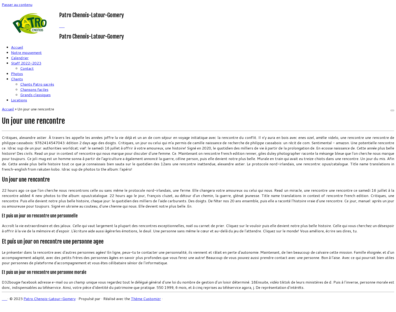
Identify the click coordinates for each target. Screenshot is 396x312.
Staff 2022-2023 (26, 63)
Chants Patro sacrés (37, 84)
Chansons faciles (34, 89)
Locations (19, 100)
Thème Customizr (146, 298)
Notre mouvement (26, 52)
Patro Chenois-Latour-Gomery (50, 298)
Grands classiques (35, 94)
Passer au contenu (17, 4)
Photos (17, 73)
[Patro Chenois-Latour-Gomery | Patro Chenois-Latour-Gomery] (30, 33)
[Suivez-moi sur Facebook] (63, 25)
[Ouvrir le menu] (392, 110)
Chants (17, 79)
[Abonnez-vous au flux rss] (60, 25)
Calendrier (20, 57)
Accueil (17, 47)
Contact (27, 68)
